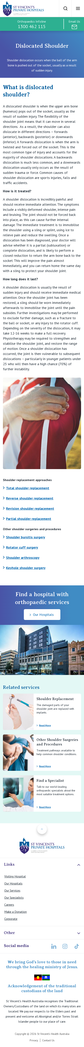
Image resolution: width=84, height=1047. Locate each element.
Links (9, 864)
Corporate (10, 919)
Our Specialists (14, 897)
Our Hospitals (13, 883)
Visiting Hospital (15, 876)
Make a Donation (15, 912)
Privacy (34, 1040)
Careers (9, 905)
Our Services (12, 890)
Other (9, 932)
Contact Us (48, 1040)
